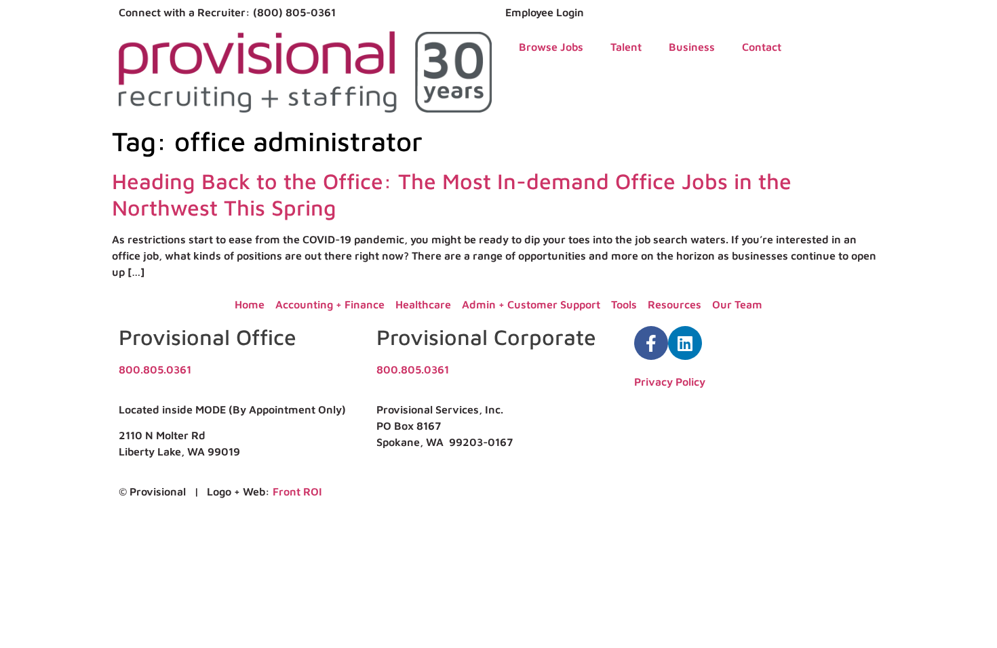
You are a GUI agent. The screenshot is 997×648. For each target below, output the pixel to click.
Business (692, 47)
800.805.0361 (155, 369)
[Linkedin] (685, 343)
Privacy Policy (669, 382)
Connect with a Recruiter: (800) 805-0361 (227, 12)
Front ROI (297, 491)
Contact (761, 47)
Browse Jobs (551, 47)
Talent (626, 47)
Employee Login (544, 12)
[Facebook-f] (651, 343)
